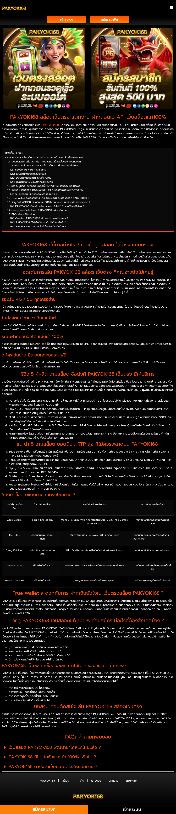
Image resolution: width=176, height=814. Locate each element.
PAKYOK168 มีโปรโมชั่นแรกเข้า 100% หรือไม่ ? (52, 757)
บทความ (113, 781)
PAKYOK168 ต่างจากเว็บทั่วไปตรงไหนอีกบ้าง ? (53, 766)
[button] (171, 7)
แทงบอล (96, 781)
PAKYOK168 (51, 125)
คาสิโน (80, 781)
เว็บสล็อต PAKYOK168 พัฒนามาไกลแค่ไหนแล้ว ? (55, 747)
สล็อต (65, 781)
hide (20, 152)
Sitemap (131, 781)
